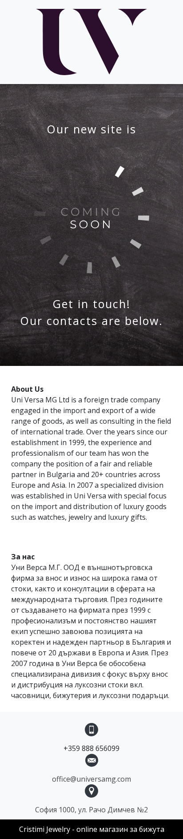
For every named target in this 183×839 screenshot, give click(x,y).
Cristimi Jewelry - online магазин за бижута (91, 829)
